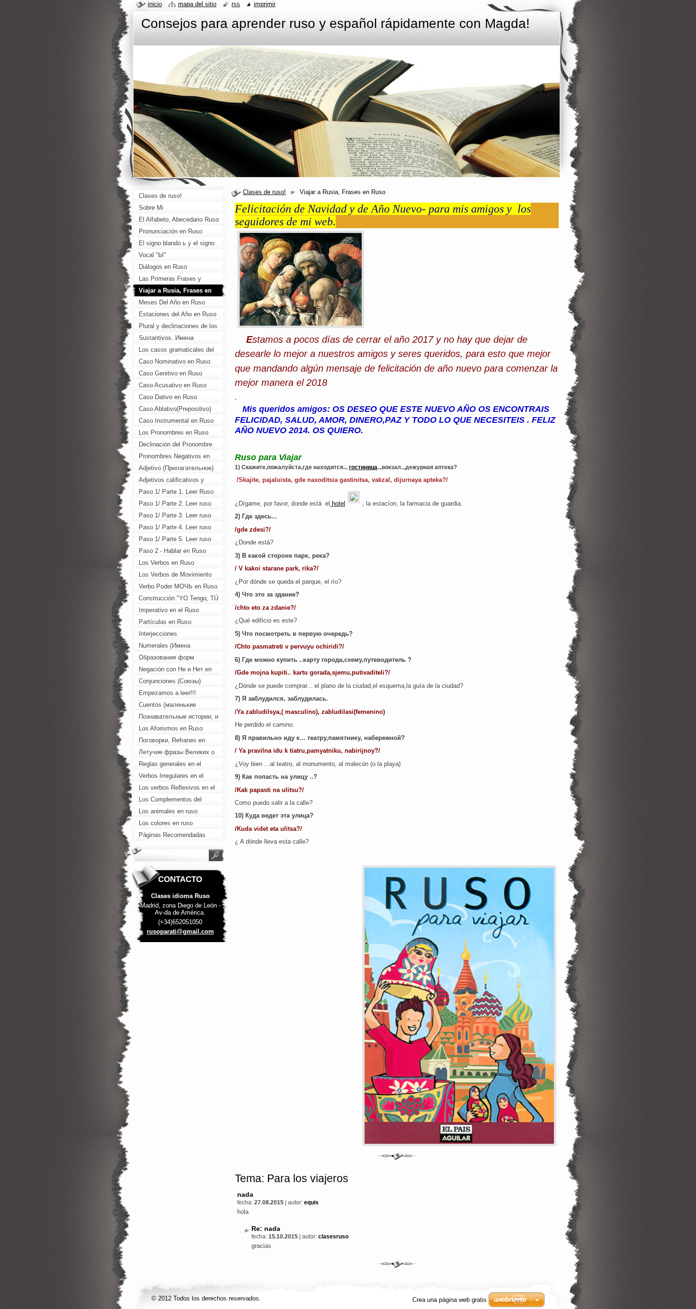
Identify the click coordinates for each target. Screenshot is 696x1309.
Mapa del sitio (197, 4)
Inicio (155, 4)
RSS (236, 4)
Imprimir (265, 4)
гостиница (363, 467)
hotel (337, 503)
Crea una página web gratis (449, 1299)
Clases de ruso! (264, 192)
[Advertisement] (180, 1098)
